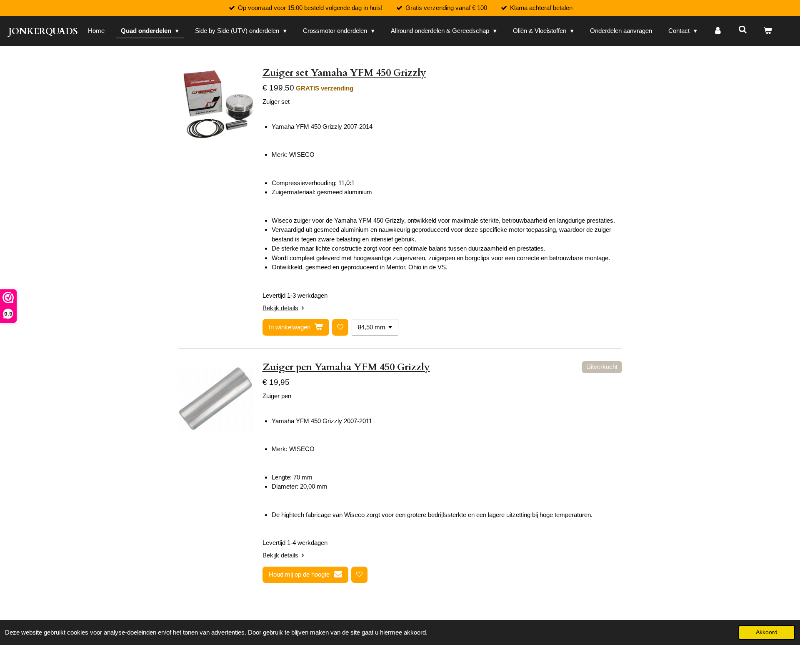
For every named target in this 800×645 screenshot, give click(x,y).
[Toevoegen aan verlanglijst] (340, 327)
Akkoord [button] (767, 632)
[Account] (717, 31)
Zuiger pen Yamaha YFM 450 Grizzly (346, 367)
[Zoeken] (742, 29)
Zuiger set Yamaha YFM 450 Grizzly (344, 73)
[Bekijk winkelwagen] (767, 31)
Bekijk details (280, 307)
